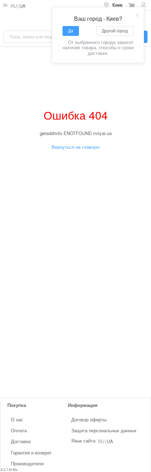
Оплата (19, 430)
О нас (17, 419)
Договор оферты (88, 419)
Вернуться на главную (76, 146)
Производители (27, 463)
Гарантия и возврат (31, 452)
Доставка (21, 441)
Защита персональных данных (104, 430)
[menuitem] (113, 5)
